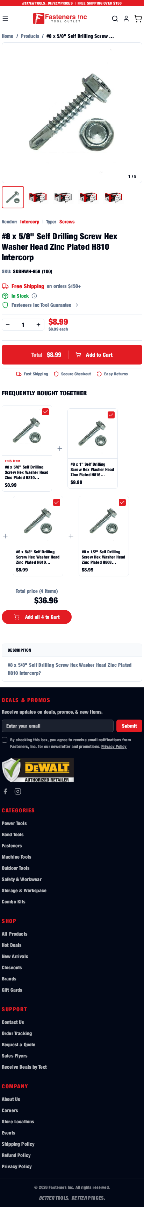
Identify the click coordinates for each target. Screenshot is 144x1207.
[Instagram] (17, 791)
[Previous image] (11, 113)
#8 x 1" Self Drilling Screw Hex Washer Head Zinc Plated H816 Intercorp (92, 469)
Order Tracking (17, 1033)
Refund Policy (16, 1155)
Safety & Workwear (22, 879)
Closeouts (12, 967)
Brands (9, 978)
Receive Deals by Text (24, 1067)
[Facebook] (5, 791)
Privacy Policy (114, 746)
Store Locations (18, 1121)
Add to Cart (72, 354)
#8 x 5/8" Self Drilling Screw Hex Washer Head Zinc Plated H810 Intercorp (26, 472)
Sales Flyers (14, 1056)
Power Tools (14, 823)
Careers (10, 1110)
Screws (67, 221)
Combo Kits (14, 901)
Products (30, 36)
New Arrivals (15, 956)
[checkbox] (45, 411)
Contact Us (13, 1022)
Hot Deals (11, 945)
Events (8, 1133)
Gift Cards (12, 990)
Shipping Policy (18, 1144)
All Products (14, 934)
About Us (11, 1099)
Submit (129, 726)
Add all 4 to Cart (42, 617)
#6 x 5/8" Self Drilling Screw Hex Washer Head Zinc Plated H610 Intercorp (37, 557)
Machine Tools (16, 857)
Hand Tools (13, 834)
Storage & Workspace (24, 890)
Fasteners (12, 845)
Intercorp (29, 221)
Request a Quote (18, 1044)
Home (8, 36)
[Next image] (133, 113)
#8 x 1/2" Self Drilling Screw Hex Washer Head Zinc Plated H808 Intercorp (103, 557)
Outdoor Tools (15, 868)
